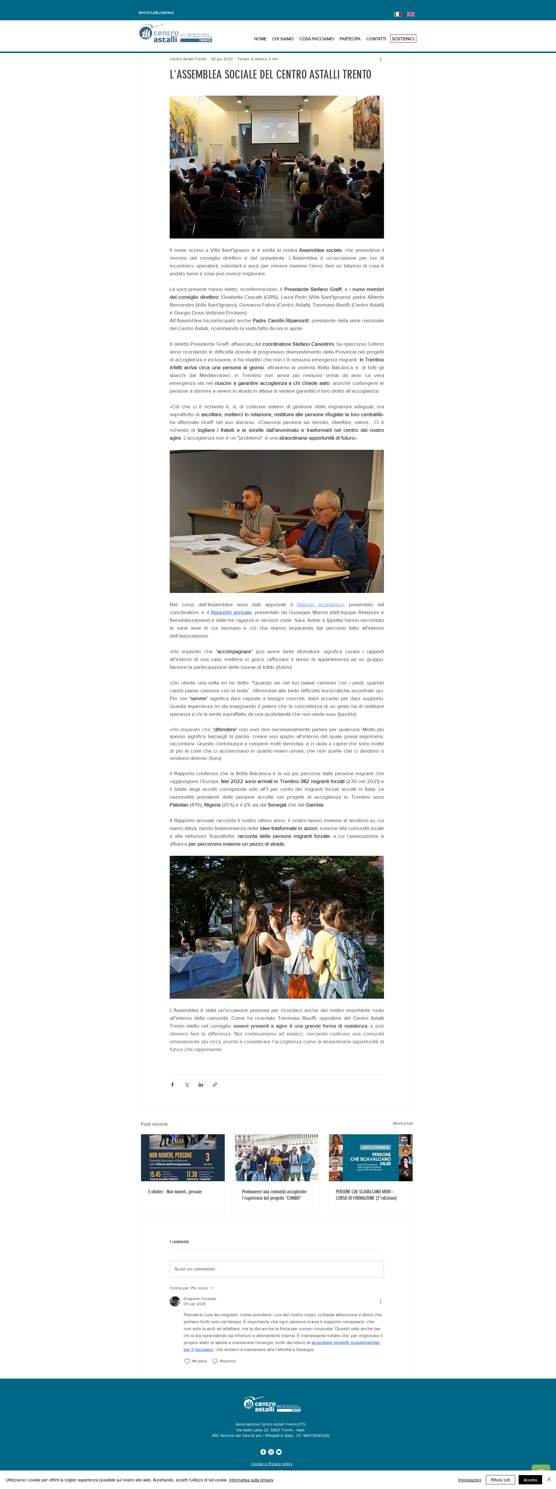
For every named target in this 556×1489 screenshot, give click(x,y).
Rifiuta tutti (500, 1480)
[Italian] (396, 14)
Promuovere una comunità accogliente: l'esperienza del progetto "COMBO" (274, 1194)
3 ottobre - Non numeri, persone (175, 1191)
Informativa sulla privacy (251, 1480)
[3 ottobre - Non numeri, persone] (183, 1157)
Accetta (530, 1480)
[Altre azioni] (380, 58)
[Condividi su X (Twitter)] (186, 1084)
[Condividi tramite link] (215, 1084)
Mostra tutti (403, 1123)
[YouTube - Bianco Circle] (279, 1452)
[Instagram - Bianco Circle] (271, 1452)
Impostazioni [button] (469, 1480)
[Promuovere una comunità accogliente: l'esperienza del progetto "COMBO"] (277, 1157)
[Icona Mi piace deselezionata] (187, 1361)
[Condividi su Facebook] (172, 1084)
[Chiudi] (549, 1479)
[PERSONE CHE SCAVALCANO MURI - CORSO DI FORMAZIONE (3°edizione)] (371, 1157)
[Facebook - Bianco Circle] (263, 1452)
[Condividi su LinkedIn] (201, 1084)
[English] (409, 14)
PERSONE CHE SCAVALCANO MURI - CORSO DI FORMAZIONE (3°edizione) (366, 1194)
